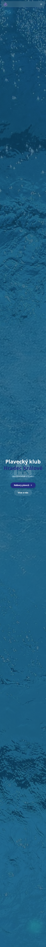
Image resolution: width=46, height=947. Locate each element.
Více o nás (23, 492)
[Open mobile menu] (41, 4)
